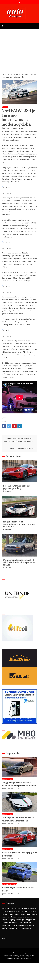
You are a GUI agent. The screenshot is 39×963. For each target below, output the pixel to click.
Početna (5, 74)
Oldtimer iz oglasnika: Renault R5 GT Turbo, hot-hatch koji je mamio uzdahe (19, 562)
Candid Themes (25, 958)
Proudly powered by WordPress (16, 956)
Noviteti (4, 779)
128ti (4, 418)
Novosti (4, 107)
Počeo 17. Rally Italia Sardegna (21, 448)
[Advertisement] (19, 49)
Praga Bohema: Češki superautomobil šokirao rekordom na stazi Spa (19, 524)
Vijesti (11, 74)
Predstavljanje (6, 884)
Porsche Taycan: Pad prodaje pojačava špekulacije (16, 487)
